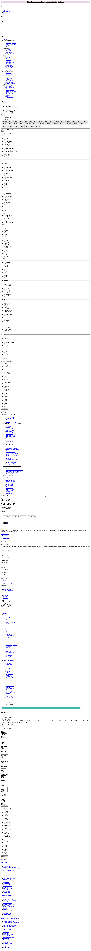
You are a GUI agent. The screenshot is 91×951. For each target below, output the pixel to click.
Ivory (6, 396)
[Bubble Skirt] (5, 744)
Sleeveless (7, 345)
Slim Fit (6, 332)
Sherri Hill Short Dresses (12, 473)
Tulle (6, 278)
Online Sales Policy (5, 534)
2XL (39, 126)
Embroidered (8, 246)
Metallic (6, 230)
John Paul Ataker (10, 452)
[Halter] (4, 783)
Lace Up (7, 216)
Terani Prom (9, 443)
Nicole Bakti (9, 437)
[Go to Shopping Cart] (1, 6)
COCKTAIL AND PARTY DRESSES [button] (10, 918)
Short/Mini (7, 292)
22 (74, 121)
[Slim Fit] (4, 791)
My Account (6, 10)
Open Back (7, 202)
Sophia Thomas (9, 441)
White (6, 406)
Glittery (6, 228)
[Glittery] (2, 756)
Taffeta (6, 276)
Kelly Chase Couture (11, 462)
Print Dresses (8, 176)
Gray (6, 403)
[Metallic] (2, 757)
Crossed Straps (8, 215)
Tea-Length (7, 295)
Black (6, 402)
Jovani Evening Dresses (12, 453)
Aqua (6, 370)
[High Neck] (4, 784)
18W (36, 124)
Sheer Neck (7, 317)
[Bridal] (6, 731)
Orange (6, 393)
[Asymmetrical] (4, 776)
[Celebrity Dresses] (5, 745)
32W (83, 124)
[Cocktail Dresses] (6, 735)
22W (49, 124)
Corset (6, 197)
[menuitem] (46, 10)
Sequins (6, 256)
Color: (2, 520)
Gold (6, 399)
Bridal (6, 138)
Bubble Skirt (8, 193)
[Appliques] (4, 762)
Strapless (7, 318)
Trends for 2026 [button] (7, 668)
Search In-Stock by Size (8, 117)
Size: (2, 513)
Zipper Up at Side (9, 222)
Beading (7, 242)
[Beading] (4, 764)
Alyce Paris (8, 426)
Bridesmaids (7, 140)
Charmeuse (7, 262)
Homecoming (8, 150)
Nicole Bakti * (9, 461)
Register (5, 12)
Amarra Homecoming (11, 468)
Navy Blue (7, 377)
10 (41, 121)
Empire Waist (8, 329)
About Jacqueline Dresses (9, 588)
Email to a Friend (4, 535)
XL (33, 126)
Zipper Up (7, 221)
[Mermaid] (4, 790)
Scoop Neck (7, 316)
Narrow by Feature (7, 133)
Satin (6, 272)
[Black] (4, 523)
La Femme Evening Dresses (13, 455)
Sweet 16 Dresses (10, 485)
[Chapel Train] (4, 777)
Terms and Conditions (8, 590)
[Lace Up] (4, 752)
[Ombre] (2, 760)
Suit (6, 183)
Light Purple (8, 382)
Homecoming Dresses (11, 483)
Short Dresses (8, 180)
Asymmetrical (8, 285)
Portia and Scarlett (10, 439)
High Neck (7, 306)
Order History (6, 596)
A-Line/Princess (8, 327)
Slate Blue (7, 375)
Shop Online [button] (6, 629)
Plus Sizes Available (9, 205)
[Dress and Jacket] (4, 740)
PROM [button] (5, 641)
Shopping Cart (6, 11)
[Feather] (3, 771)
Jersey (6, 266)
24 (80, 121)
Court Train (7, 288)
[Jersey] (3, 772)
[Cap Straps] (4, 800)
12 (47, 121)
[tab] (46, 418)
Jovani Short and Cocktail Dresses (14, 470)
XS (12, 126)
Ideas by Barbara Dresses (12, 449)
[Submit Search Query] (16, 700)
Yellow (6, 363)
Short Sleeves (8, 344)
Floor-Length (8, 290)
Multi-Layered (8, 200)
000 (6, 121)
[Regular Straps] (4, 802)
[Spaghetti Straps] (4, 803)
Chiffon (6, 263)
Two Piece (7, 187)
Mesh (6, 269)
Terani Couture (10, 463)
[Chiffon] (3, 770)
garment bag (9, 493)
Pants (6, 174)
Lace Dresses (8, 167)
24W (56, 124)
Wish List (5, 598)
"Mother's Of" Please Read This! (14, 421)
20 (69, 121)
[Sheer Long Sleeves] (5, 798)
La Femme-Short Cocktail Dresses (14, 471)
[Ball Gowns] (4, 737)
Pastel (6, 234)
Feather (6, 247)
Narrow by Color (7, 361)
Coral (6, 395)
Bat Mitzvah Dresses (11, 480)
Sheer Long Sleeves (9, 342)
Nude (6, 397)
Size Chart (3, 532)
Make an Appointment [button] (8, 617)
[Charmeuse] (3, 769)
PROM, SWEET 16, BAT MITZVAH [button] (10, 873)
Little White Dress (9, 170)
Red (6, 392)
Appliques (7, 240)
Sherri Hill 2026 (10, 417)
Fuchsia (6, 387)
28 (5, 124)
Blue (6, 376)
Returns (5, 582)
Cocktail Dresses (8, 142)
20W (43, 124)
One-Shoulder (8, 311)
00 (11, 121)
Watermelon (7, 389)
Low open (7, 218)
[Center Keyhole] (5, 746)
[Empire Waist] (4, 789)
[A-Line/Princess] (4, 788)
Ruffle (6, 253)
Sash (6, 254)
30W (76, 124)
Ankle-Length (8, 284)
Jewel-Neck (7, 307)
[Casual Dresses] (6, 733)
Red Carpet (7, 155)
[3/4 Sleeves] (5, 795)
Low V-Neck (8, 308)
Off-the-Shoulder (9, 310)
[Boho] (4, 738)
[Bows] (4, 765)
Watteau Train (8, 297)
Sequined (7, 273)
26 (85, 121)
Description (6, 538)
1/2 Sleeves (7, 338)
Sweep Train (8, 294)
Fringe (6, 250)
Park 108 (8, 458)
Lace (6, 251)
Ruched (6, 206)
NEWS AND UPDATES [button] (6, 862)
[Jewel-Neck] (4, 785)
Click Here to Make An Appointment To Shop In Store (45, 2)
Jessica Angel (9, 432)
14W (22, 124)
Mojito (6, 365)
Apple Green (8, 366)
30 (11, 124)
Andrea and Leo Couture (12, 428)
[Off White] (10, 523)
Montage (8, 457)
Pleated (6, 203)
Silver (6, 404)
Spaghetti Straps (8, 354)
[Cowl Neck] (4, 781)
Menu (2, 36)
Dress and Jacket (8, 166)
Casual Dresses (8, 141)
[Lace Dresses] (4, 741)
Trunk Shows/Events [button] (8, 660)
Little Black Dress (9, 169)
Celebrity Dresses (9, 195)
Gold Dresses (9, 488)
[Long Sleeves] (5, 796)
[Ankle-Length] (4, 775)
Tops (6, 184)
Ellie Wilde (9, 431)
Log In (4, 13)
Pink (6, 385)
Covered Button (8, 214)
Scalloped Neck (8, 314)
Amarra (8, 427)
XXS (6, 126)
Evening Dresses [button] (7, 682)
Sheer (6, 219)
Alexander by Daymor (11, 446)
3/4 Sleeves (7, 339)
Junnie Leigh (9, 454)
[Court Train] (4, 779)
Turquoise (7, 372)
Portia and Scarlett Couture (12, 459)
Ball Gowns (7, 163)
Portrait (6, 313)
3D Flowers (9, 477)
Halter (6, 304)
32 (16, 124)
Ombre (6, 233)
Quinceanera (8, 154)
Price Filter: (5, 111)
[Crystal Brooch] (4, 766)
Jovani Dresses (9, 434)
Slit (5, 207)
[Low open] (4, 753)
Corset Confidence (10, 481)
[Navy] (7, 523)
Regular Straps (8, 353)
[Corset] (5, 747)
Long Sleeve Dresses (11, 489)
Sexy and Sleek (8, 177)
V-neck (6, 321)
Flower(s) (7, 249)
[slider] (81, 708)
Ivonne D (8, 450)
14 (52, 121)
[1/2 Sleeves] (5, 794)
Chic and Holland (10, 430)
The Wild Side (9, 490)
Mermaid (7, 330)
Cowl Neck (7, 303)
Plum (6, 390)
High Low (7, 199)
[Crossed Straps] (4, 751)
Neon (6, 231)
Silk (6, 275)
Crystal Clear (9, 484)
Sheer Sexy (7, 178)
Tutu (6, 186)
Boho (6, 164)
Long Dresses (8, 171)
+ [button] (4, 467)
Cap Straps (7, 351)
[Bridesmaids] (6, 732)
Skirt (6, 181)
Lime (6, 369)
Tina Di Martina (9, 464)
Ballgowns (8, 479)
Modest (6, 173)
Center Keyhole (8, 196)
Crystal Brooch (8, 244)
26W (63, 124)
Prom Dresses (8, 152)
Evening (7, 145)
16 (58, 121)
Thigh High (9, 491)
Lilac (6, 380)
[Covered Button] (4, 750)
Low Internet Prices (7, 583)
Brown (6, 400)
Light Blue (7, 373)
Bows (6, 243)
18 (63, 121)
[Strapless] (4, 804)
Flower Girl (7, 147)
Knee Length (8, 291)
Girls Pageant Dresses (10, 148)
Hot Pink (7, 386)
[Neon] (2, 759)
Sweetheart (7, 320)
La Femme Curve (10, 436)
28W (70, 124)
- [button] (4, 416)
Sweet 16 (7, 157)
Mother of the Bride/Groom (11, 151)
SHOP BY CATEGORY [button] (6, 929)
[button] (5, 39)
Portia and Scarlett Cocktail (12, 472)
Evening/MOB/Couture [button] (6, 895)
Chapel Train (8, 287)
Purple (6, 379)
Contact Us (5, 580)
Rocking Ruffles (10, 486)
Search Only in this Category (8, 110)
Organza (7, 271)
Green (6, 368)
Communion (7, 144)
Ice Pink (7, 383)
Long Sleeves (8, 341)
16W (29, 124)
